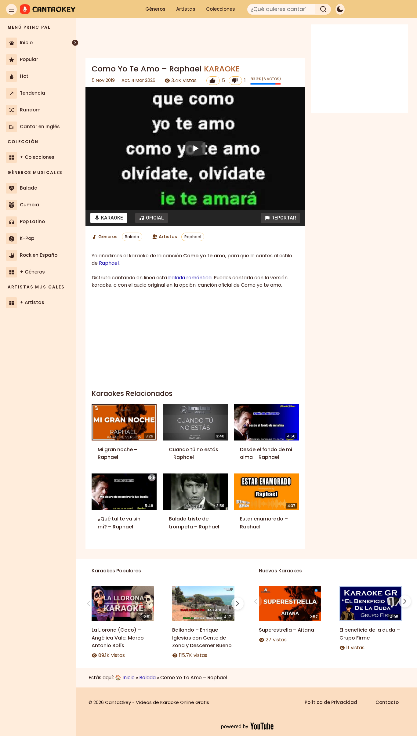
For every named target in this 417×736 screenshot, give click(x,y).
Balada (132, 237)
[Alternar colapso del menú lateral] (75, 43)
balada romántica (190, 277)
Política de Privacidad (331, 702)
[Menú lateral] (11, 9)
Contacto (387, 702)
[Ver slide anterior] (88, 603)
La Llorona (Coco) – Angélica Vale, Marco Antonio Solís (118, 637)
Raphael (192, 237)
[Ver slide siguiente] (237, 603)
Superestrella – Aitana (286, 629)
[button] (280, 218)
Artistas (185, 9)
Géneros (155, 9)
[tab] (108, 218)
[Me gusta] (213, 80)
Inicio (128, 677)
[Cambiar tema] (340, 9)
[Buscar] (323, 9)
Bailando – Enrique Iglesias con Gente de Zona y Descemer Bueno (202, 637)
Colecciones (220, 9)
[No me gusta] (235, 80)
